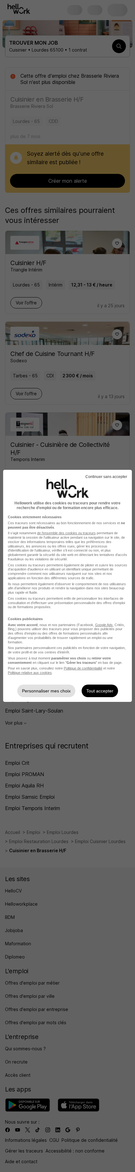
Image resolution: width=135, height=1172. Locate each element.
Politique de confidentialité (83, 668)
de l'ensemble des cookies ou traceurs (66, 533)
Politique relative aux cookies (30, 673)
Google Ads (104, 625)
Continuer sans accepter (106, 477)
